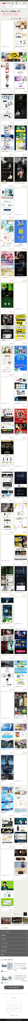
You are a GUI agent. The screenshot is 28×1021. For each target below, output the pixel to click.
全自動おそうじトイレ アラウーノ (7, 497)
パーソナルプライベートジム (7, 434)
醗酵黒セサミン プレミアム (7, 340)
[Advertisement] (7, 33)
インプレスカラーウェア (7, 88)
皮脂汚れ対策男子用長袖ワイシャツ (20, 46)
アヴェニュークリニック (20, 120)
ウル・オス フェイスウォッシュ (7, 308)
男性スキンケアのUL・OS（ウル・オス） (7, 906)
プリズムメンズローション (20, 592)
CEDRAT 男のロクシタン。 (7, 623)
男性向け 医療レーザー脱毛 (7, 151)
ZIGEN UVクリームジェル (7, 749)
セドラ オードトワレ (19, 151)
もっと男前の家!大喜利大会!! (7, 529)
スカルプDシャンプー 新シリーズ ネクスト (7, 655)
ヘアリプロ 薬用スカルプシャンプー (20, 843)
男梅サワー (17, 434)
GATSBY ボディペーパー (20, 340)
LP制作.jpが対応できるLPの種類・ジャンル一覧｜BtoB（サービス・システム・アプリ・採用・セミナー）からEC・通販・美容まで (20, 965)
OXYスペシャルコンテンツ (20, 655)
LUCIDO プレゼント (19, 686)
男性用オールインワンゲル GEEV (20, 718)
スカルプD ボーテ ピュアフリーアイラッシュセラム (7, 277)
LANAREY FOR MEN (19, 497)
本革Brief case (18, 875)
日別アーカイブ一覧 (14, 1015)
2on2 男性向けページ (19, 245)
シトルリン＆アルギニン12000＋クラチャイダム (20, 560)
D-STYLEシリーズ (6, 466)
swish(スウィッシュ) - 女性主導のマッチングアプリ (20, 749)
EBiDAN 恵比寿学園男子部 (20, 88)
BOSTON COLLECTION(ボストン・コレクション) (7, 371)
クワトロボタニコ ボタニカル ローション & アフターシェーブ (7, 592)
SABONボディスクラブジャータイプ (20, 812)
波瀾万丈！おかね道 (6, 245)
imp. (16, 529)
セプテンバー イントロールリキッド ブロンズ (7, 843)
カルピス (17, 371)
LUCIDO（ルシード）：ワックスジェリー (20, 403)
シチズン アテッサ (6, 686)
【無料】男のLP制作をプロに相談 (10, 13)
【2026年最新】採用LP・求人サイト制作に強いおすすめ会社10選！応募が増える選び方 (20, 977)
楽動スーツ (4, 780)
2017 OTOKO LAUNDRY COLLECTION (20, 183)
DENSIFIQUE (4, 183)
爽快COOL (4, 812)
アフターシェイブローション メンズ (20, 277)
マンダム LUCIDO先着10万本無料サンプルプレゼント (7, 214)
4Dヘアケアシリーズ (6, 120)
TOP (2, 927)
